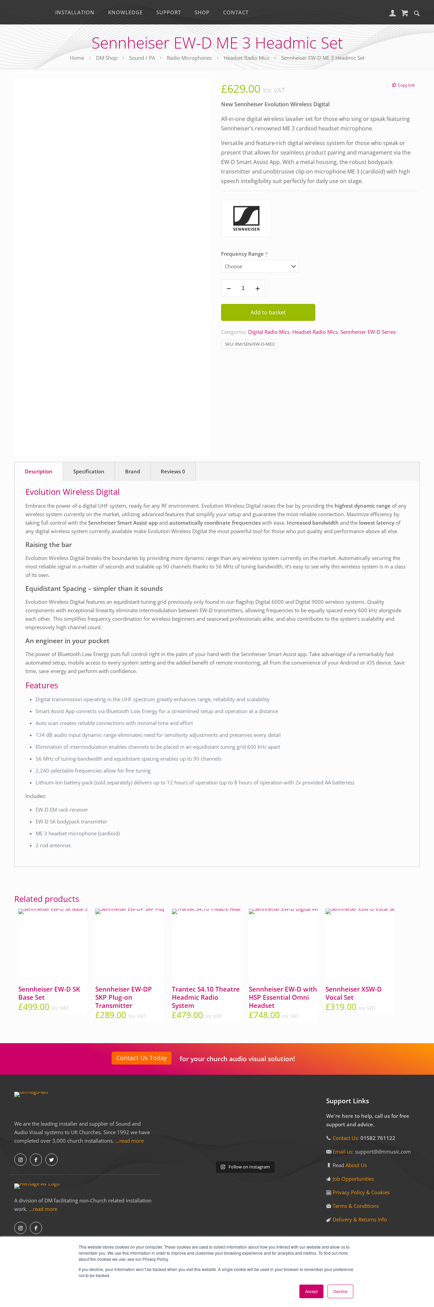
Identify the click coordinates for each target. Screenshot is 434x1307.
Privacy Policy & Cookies (361, 1192)
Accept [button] (311, 1291)
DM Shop (106, 57)
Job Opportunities (353, 1178)
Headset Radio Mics (246, 57)
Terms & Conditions (356, 1205)
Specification (88, 471)
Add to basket (268, 312)
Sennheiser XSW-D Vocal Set (354, 993)
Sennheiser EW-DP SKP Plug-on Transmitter (123, 997)
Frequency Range (244, 253)
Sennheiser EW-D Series (368, 331)
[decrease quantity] (229, 288)
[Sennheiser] (246, 219)
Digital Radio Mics (269, 331)
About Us (356, 1165)
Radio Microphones (189, 57)
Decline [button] (340, 1291)
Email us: (344, 1151)
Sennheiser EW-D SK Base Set (49, 993)
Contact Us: (346, 1137)
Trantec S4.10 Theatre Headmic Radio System (206, 997)
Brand (132, 471)
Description (39, 471)
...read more (129, 1140)
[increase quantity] (257, 288)
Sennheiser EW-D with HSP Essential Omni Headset (283, 997)
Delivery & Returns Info (360, 1219)
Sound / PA (142, 57)
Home (77, 57)
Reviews (173, 471)
